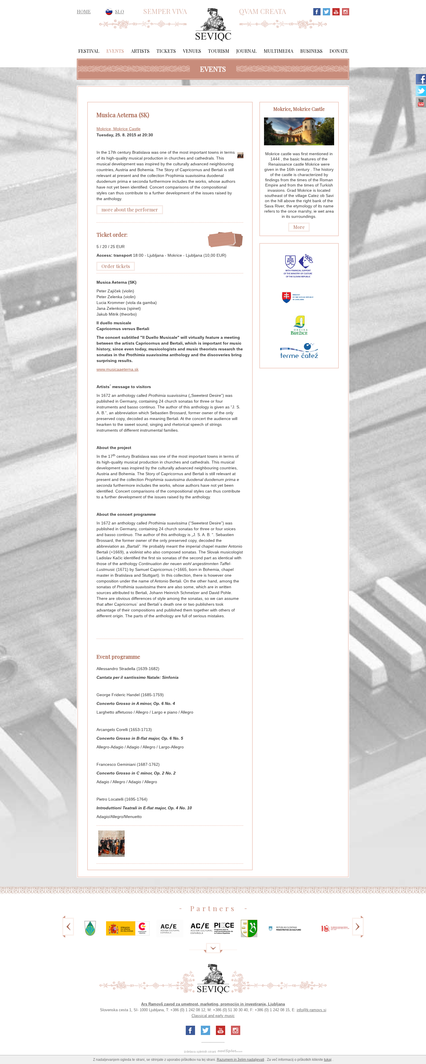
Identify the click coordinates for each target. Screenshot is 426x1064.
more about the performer (129, 210)
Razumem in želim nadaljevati (240, 1060)
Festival (88, 51)
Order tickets (115, 266)
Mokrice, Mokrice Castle (119, 128)
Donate (338, 51)
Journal (246, 51)
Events (115, 51)
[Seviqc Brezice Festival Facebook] (317, 11)
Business (311, 51)
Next (358, 930)
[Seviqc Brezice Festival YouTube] (335, 11)
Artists (140, 51)
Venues (192, 51)
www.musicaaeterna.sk (118, 369)
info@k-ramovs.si (311, 1010)
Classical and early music (213, 1016)
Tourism (218, 51)
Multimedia (278, 51)
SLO (119, 11)
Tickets (166, 51)
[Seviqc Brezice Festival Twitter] (325, 11)
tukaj (328, 1060)
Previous (68, 930)
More (299, 227)
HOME (84, 12)
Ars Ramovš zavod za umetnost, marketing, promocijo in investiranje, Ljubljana (213, 1004)
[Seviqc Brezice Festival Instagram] (345, 11)
